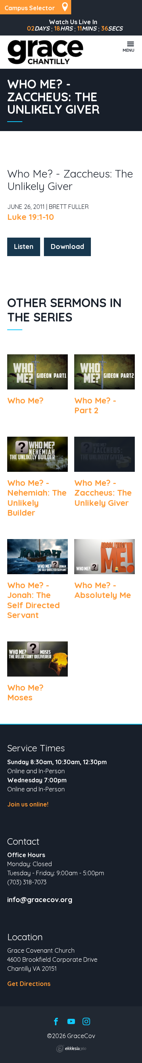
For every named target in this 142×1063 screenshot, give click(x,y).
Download (67, 246)
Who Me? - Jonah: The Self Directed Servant (33, 600)
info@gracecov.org (39, 900)
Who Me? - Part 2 (95, 405)
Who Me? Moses (25, 692)
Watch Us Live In (73, 22)
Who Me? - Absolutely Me (102, 590)
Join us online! (27, 804)
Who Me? (25, 400)
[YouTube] (71, 1022)
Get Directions (28, 983)
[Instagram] (86, 1022)
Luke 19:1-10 (30, 217)
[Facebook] (56, 1022)
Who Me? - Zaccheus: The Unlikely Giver (103, 492)
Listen (23, 246)
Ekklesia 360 (71, 1048)
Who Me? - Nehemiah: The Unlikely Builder (37, 497)
